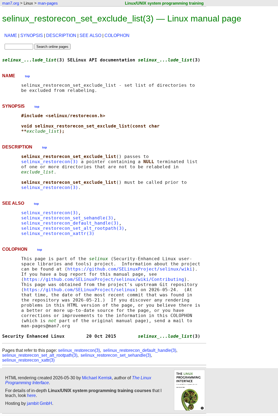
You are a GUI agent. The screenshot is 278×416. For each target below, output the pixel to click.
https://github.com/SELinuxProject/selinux (79, 289)
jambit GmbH (39, 403)
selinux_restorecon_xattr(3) (57, 233)
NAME (10, 35)
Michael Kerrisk (97, 377)
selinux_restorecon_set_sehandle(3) (67, 218)
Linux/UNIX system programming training (164, 3)
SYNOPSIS (31, 35)
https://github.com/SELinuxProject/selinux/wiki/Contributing (104, 279)
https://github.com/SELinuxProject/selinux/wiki (129, 269)
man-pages (48, 3)
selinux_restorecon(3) (49, 161)
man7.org (10, 3)
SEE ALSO (90, 35)
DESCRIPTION (61, 35)
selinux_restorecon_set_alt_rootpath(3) (72, 228)
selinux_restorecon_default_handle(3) (70, 223)
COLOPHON (117, 35)
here (31, 395)
